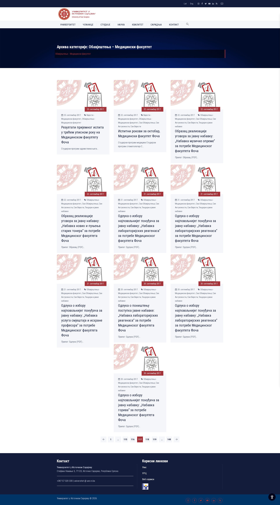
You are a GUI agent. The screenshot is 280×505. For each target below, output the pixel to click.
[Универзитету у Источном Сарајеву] (76, 14)
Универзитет (68, 24)
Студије (105, 24)
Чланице (88, 24)
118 (147, 439)
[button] (187, 24)
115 (125, 439)
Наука (121, 24)
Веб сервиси (148, 479)
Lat (185, 3)
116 (132, 439)
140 (169, 439)
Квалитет (137, 24)
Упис (144, 467)
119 (154, 439)
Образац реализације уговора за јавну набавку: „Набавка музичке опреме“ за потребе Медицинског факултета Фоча (195, 141)
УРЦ (144, 473)
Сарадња (156, 24)
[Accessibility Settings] (272, 497)
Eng (191, 3)
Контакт (174, 24)
